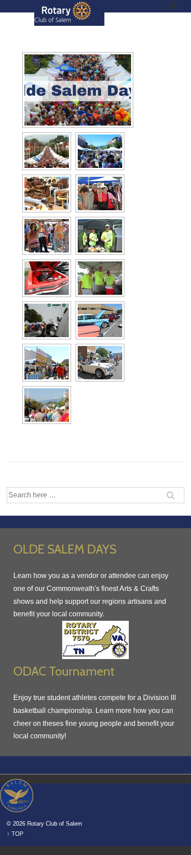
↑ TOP (15, 834)
